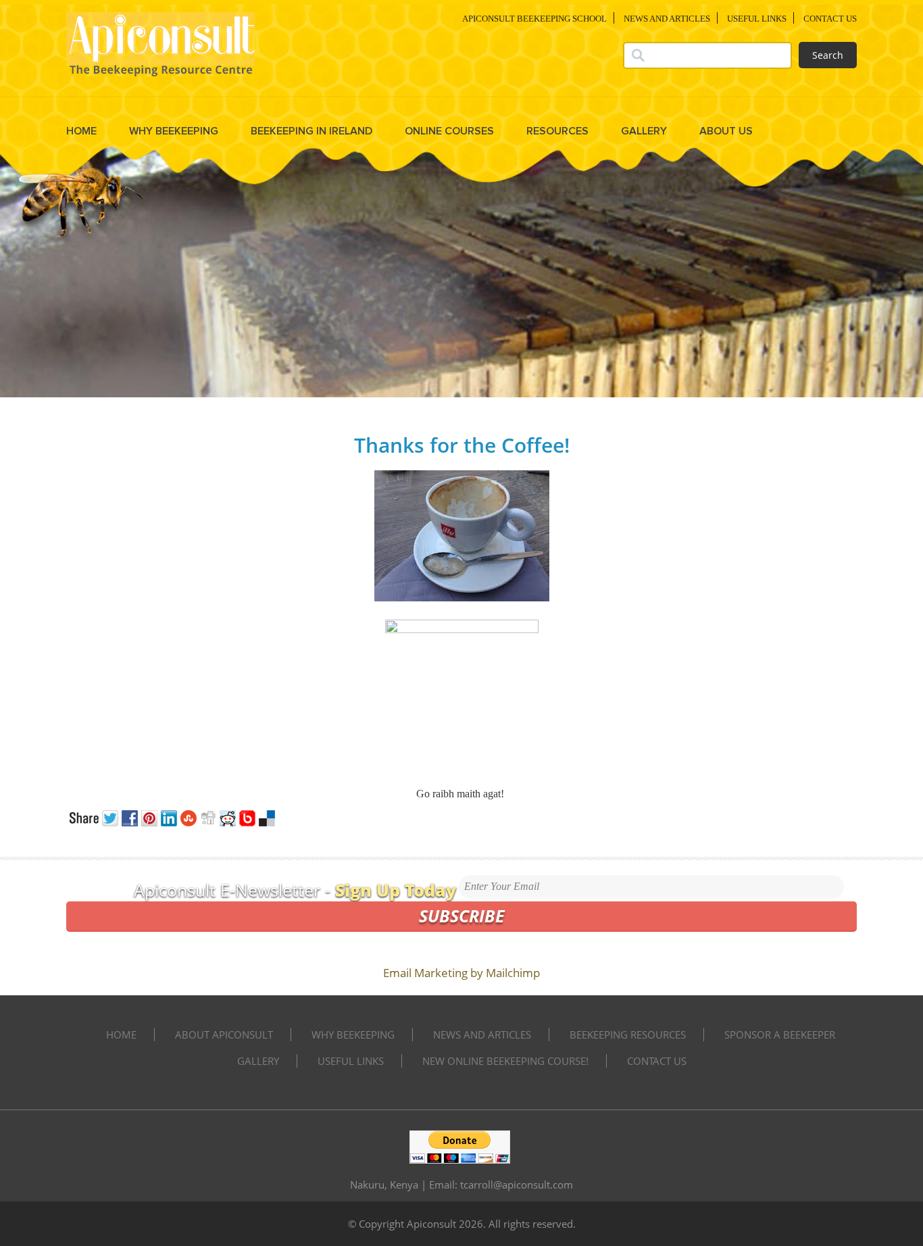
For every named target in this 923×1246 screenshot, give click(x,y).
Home (81, 131)
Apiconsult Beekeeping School (534, 19)
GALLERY (644, 131)
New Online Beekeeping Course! (505, 1061)
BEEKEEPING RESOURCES (628, 1034)
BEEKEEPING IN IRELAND (311, 131)
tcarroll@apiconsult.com (516, 1184)
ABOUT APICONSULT (224, 1034)
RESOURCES (557, 131)
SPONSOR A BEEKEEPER (779, 1034)
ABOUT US (726, 131)
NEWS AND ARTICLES (667, 19)
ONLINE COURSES (449, 131)
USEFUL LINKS (757, 19)
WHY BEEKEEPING (173, 131)
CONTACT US (830, 19)
